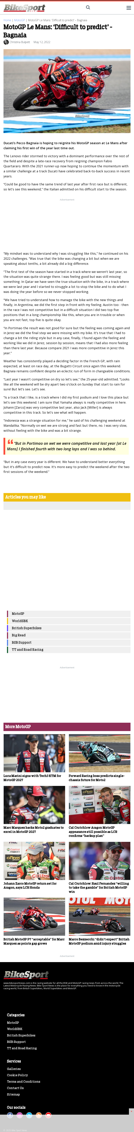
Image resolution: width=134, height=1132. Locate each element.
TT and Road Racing (27, 649)
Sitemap (13, 1094)
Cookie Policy (17, 1075)
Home (7, 20)
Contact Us (15, 1088)
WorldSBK (20, 621)
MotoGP (19, 20)
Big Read (19, 635)
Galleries (14, 1069)
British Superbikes (27, 628)
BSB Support (21, 642)
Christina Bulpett (20, 42)
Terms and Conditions (23, 1081)
